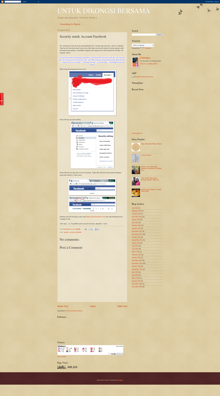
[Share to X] (94, 229)
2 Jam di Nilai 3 (146, 155)
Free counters (61, 356)
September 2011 (137, 240)
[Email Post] (85, 229)
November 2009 (137, 287)
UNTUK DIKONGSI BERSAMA (103, 10)
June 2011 (135, 249)
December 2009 (137, 284)
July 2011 (135, 246)
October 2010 (136, 266)
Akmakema (146, 58)
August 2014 (136, 219)
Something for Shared (70, 24)
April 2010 (135, 275)
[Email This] (89, 229)
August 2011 (136, 243)
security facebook (75, 232)
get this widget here (137, 133)
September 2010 (137, 269)
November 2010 (137, 263)
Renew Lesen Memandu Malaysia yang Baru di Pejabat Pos (151, 168)
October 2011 (136, 237)
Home (92, 306)
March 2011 (135, 252)
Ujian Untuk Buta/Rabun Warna (151, 144)
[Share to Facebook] (96, 229)
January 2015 (136, 214)
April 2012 (135, 222)
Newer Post (62, 306)
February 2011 (136, 255)
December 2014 (137, 217)
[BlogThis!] (92, 229)
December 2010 (137, 260)
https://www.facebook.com (95, 217)
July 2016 (135, 208)
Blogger (120, 380)
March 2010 (136, 278)
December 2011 (137, 231)
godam (66, 232)
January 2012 (136, 228)
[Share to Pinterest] (98, 229)
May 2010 (135, 272)
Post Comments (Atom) (74, 311)
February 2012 (136, 225)
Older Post (122, 306)
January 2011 (136, 257)
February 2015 (136, 211)
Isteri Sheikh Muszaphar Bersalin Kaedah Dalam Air (150, 179)
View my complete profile (148, 64)
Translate (148, 48)
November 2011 (137, 234)
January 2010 (136, 281)
